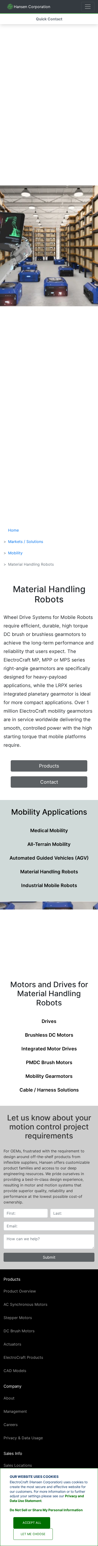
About (9, 1398)
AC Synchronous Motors (25, 1304)
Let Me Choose (33, 1534)
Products (49, 766)
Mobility (15, 553)
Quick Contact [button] (49, 19)
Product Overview (20, 1291)
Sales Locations (18, 1465)
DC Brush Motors (19, 1330)
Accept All (32, 1522)
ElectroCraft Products (23, 1357)
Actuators (12, 1344)
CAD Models (15, 1370)
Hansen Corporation (28, 7)
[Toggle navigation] (87, 6)
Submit (49, 1257)
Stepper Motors (18, 1317)
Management (15, 1411)
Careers (11, 1424)
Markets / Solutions (25, 541)
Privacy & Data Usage (23, 1437)
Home (13, 530)
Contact (49, 782)
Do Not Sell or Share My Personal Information (46, 1510)
